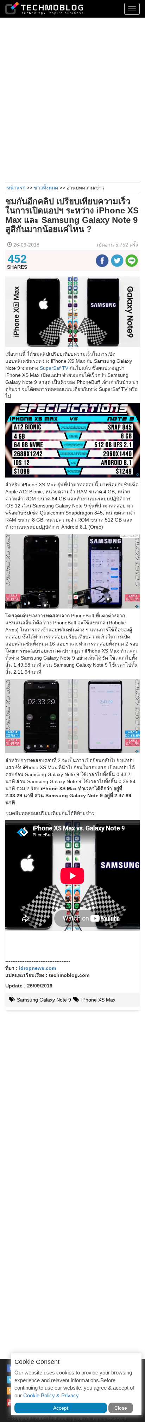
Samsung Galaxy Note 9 (43, 1000)
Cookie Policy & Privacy (51, 1395)
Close (120, 1408)
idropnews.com (37, 968)
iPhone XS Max (97, 1000)
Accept (60, 1408)
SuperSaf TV (54, 368)
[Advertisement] (72, 98)
